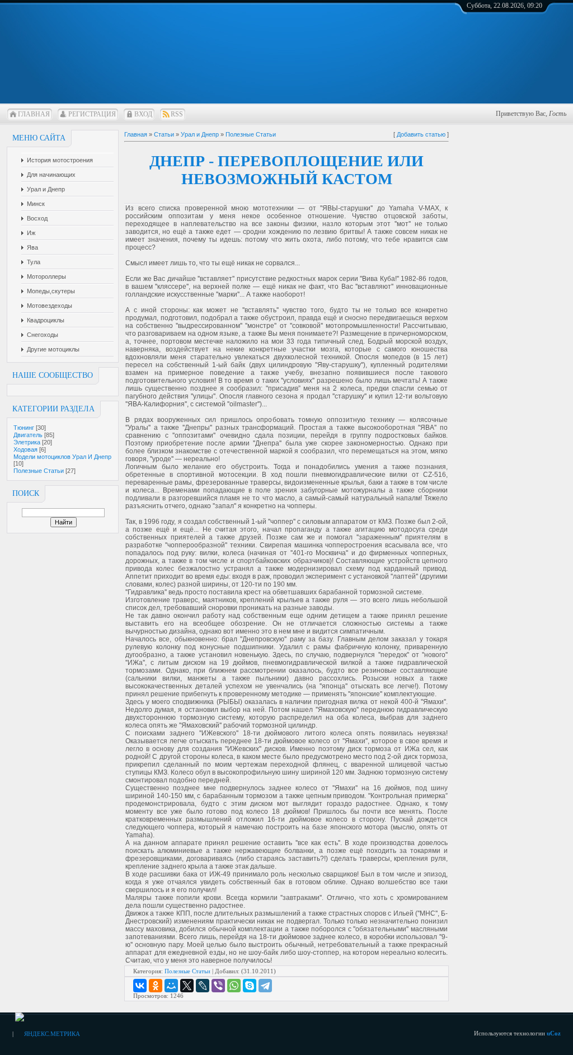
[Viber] (218, 985)
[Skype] (249, 985)
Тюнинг (23, 427)
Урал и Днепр (200, 134)
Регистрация (92, 114)
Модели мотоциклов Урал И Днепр (62, 456)
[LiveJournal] (202, 985)
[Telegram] (265, 985)
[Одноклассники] (155, 985)
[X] (187, 985)
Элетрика (26, 442)
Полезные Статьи (38, 470)
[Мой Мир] (171, 985)
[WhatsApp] (234, 985)
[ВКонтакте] (140, 985)
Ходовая (25, 449)
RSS (177, 114)
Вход (143, 114)
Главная (34, 114)
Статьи (164, 134)
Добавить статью (421, 134)
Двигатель (28, 435)
